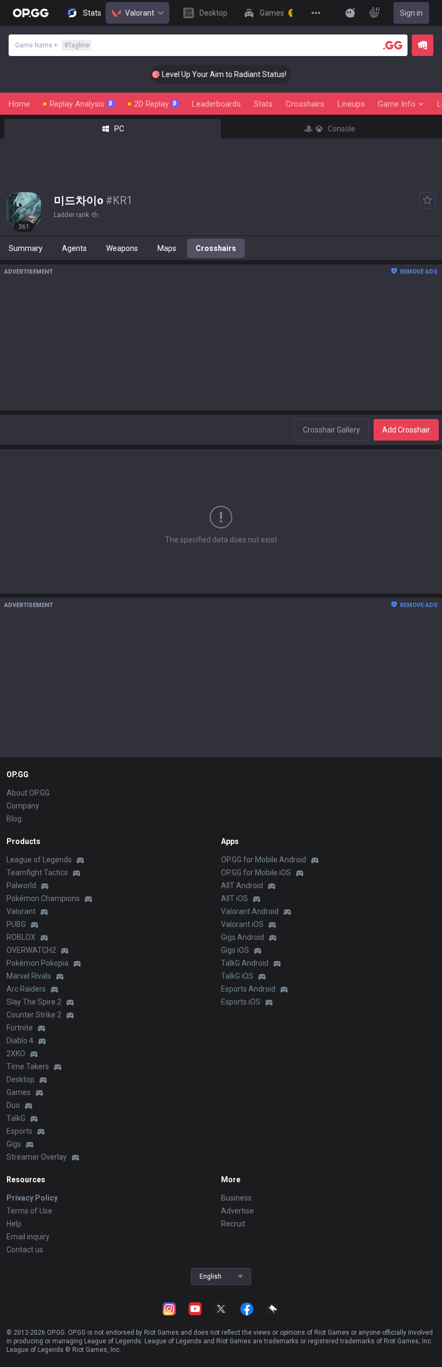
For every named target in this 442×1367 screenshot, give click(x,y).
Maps (166, 248)
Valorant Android (250, 911)
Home (19, 104)
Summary (26, 248)
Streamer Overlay (36, 1157)
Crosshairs (305, 104)
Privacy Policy (32, 1198)
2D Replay (155, 104)
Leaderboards (216, 104)
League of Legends (39, 859)
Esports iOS (240, 1002)
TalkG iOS (237, 976)
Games (18, 1092)
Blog (14, 818)
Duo (13, 1105)
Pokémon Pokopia (37, 963)
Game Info (397, 104)
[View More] (316, 13)
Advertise (237, 1210)
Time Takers (27, 1066)
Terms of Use (29, 1210)
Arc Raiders (26, 989)
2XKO (15, 1053)
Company (22, 805)
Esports (19, 1131)
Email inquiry (28, 1236)
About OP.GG (28, 793)
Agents (74, 248)
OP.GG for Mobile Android (263, 859)
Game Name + (52, 45)
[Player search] (393, 45)
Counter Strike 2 (33, 1014)
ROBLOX (21, 937)
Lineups (351, 104)
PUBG (16, 924)
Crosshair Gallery (331, 430)
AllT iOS (234, 898)
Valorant (139, 13)
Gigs (13, 1144)
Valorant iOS (242, 924)
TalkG (15, 1118)
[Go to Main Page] (30, 13)
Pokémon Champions (43, 898)
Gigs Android (242, 937)
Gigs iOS (235, 950)
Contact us (24, 1249)
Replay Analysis (81, 104)
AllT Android (242, 885)
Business (236, 1198)
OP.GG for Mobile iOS (256, 872)
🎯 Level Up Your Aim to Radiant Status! (210, 74)
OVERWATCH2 (31, 950)
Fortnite (19, 1027)
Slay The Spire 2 (33, 1002)
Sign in (411, 13)
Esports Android (248, 989)
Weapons (122, 248)
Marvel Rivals (28, 976)
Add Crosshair (406, 430)
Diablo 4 (19, 1040)
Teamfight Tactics (37, 872)
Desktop (20, 1079)
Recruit (233, 1223)
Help (14, 1223)
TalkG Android (244, 963)
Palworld (21, 885)
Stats (263, 104)
